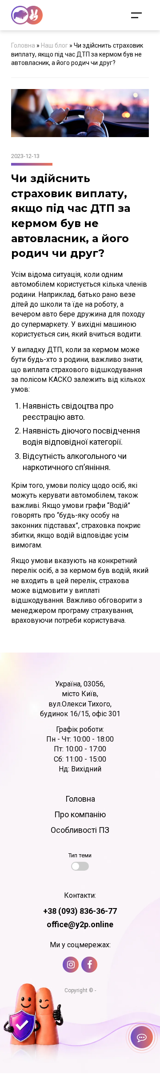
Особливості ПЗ (80, 830)
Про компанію (80, 814)
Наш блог (54, 45)
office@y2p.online (80, 924)
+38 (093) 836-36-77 (80, 911)
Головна (23, 45)
